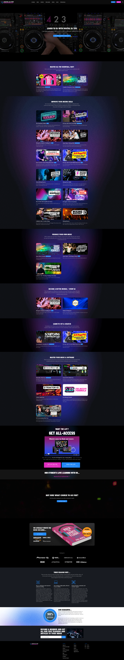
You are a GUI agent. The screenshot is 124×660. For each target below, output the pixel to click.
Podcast (75, 645)
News (38, 2)
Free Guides (48, 2)
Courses (33, 2)
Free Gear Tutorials (66, 658)
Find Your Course (62, 501)
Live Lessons (64, 651)
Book (57, 2)
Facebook (88, 646)
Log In (113, 2)
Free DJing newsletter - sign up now (62, 35)
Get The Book (40, 534)
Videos (53, 2)
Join (118, 2)
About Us (64, 645)
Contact (75, 646)
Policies (75, 648)
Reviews (42, 2)
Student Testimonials (66, 649)
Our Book (64, 656)
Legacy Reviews (76, 651)
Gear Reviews (65, 654)
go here (66, 623)
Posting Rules (76, 649)
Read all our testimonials (61, 476)
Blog (63, 653)
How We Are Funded (66, 646)
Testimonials (62, 2)
